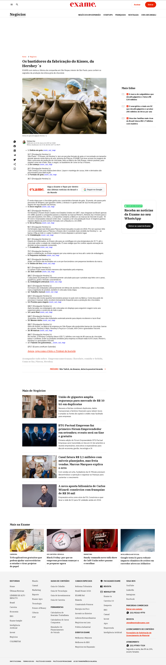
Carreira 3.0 (109, 601)
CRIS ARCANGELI (148, 15)
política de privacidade (62, 661)
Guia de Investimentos (60, 595)
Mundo (35, 581)
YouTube (130, 585)
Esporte (35, 594)
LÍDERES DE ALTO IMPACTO (17, 596)
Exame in (108, 596)
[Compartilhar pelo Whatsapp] (14, 141)
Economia (14, 612)
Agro (106, 623)
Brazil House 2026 (83, 591)
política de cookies (43, 661)
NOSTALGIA (133, 15)
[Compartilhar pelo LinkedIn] (14, 150)
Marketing (36, 590)
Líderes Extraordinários (85, 618)
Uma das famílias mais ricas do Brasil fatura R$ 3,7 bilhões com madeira (139, 121)
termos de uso (28, 661)
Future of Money (39, 608)
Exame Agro (37, 599)
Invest (12, 632)
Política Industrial (83, 627)
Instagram (130, 594)
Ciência (35, 612)
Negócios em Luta (82, 622)
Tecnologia (37, 603)
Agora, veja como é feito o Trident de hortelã (52, 351)
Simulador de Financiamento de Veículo (57, 630)
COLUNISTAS (15, 641)
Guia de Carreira (58, 600)
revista (107, 586)
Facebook (130, 599)
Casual (35, 585)
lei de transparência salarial (85, 661)
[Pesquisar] (17, 5)
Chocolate (78, 358)
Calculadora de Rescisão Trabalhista (60, 613)
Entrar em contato (134, 609)
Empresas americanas (60, 358)
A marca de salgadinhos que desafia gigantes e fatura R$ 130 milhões (140, 97)
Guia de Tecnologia (59, 591)
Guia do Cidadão (58, 586)
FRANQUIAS (120, 15)
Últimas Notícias (17, 591)
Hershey (48, 361)
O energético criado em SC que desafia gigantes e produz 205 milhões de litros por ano (139, 109)
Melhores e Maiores (83, 638)
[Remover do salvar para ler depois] (14, 168)
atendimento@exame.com (137, 623)
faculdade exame (112, 581)
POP (34, 617)
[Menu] (11, 5)
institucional (15, 661)
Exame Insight (16, 621)
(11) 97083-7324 (137, 645)
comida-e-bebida (93, 358)
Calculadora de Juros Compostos (60, 621)
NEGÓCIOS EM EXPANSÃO (89, 15)
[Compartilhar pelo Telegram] (14, 155)
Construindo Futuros (84, 604)
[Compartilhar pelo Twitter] (14, 159)
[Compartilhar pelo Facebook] (14, 146)
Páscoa (39, 361)
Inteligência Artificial (15, 626)
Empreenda (109, 628)
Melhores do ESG (82, 642)
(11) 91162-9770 (137, 613)
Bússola (60, 554)
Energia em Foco (82, 609)
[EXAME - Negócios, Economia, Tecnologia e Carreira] (83, 4)
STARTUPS (108, 15)
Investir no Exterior (83, 613)
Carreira (13, 607)
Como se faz (28, 361)
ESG (11, 616)
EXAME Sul (80, 595)
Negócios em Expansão (85, 647)
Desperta (108, 605)
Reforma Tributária (83, 586)
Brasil (12, 603)
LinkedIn (130, 590)
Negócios (18, 14)
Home (24, 57)
